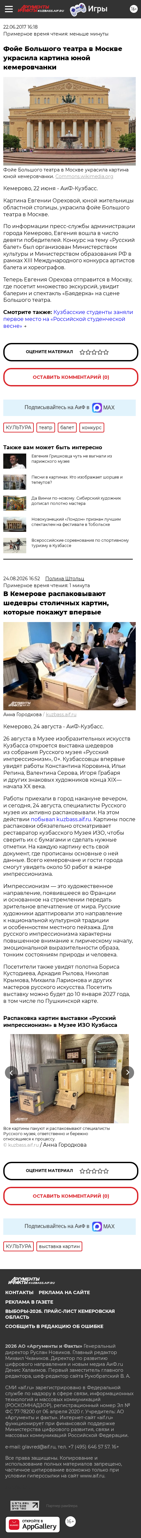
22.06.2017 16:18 (20, 27)
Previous (10, 1072)
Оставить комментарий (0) (71, 377)
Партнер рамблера (61, 1506)
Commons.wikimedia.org (84, 176)
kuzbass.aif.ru (61, 714)
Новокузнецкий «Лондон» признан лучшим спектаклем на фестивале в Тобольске (76, 522)
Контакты (19, 1292)
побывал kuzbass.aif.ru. (61, 819)
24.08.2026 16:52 (21, 579)
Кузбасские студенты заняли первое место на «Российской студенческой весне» (68, 319)
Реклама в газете (29, 1302)
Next (127, 1072)
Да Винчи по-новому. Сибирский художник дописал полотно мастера (76, 501)
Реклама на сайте (64, 1292)
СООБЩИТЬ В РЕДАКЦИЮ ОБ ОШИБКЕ (54, 1326)
